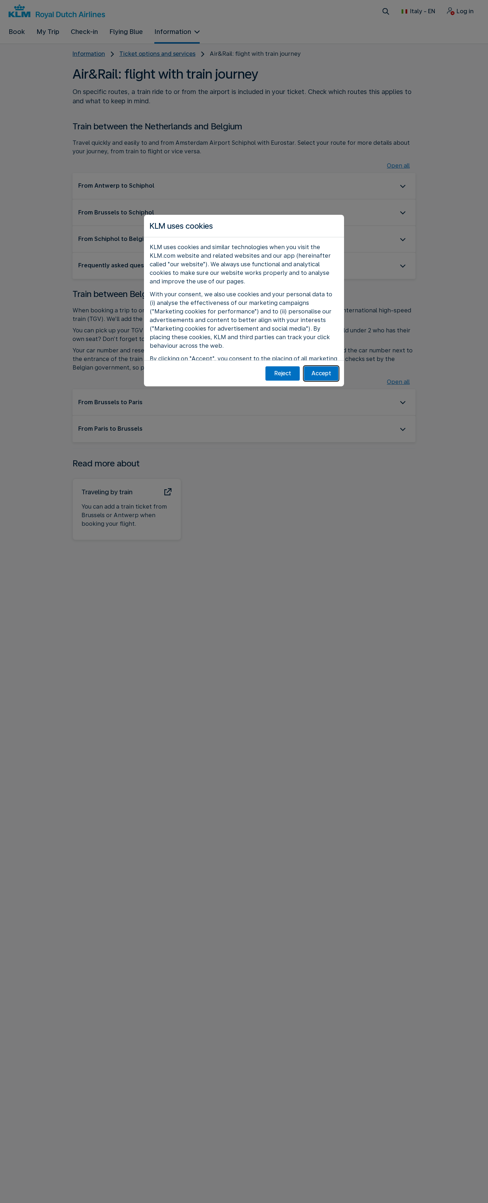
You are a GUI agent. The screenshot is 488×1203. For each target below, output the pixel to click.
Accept (321, 373)
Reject (282, 373)
